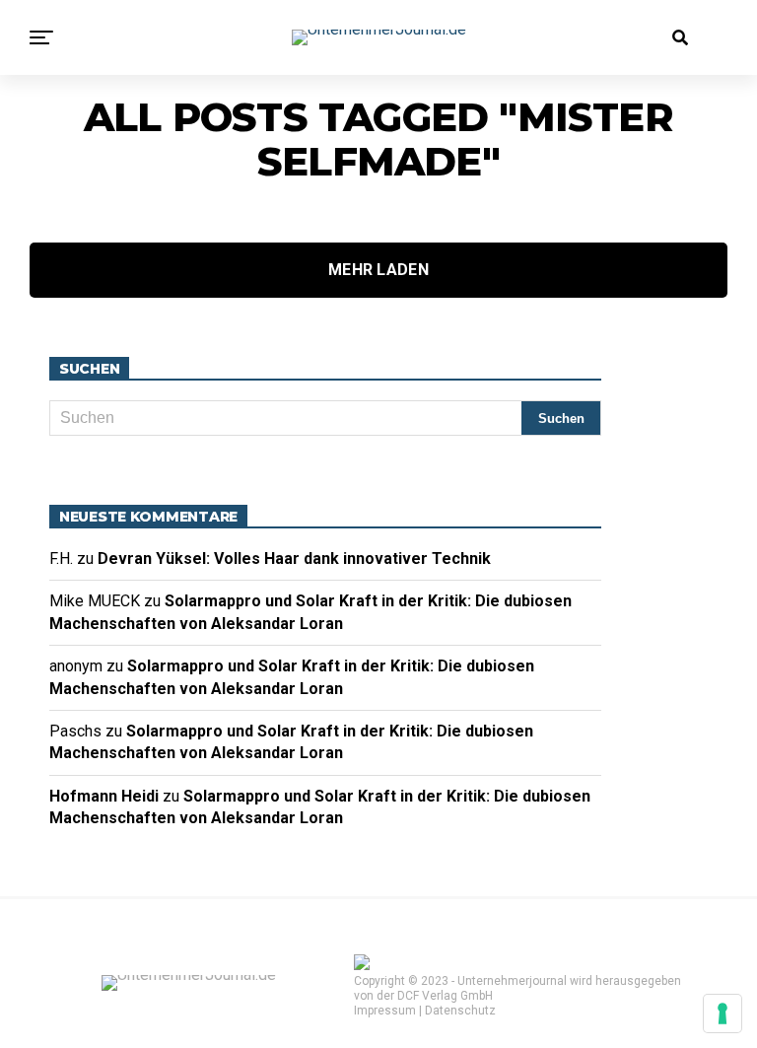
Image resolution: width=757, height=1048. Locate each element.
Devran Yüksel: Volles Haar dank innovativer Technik (298, 558)
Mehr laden (378, 269)
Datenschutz (460, 1010)
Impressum (385, 1010)
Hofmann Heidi (104, 796)
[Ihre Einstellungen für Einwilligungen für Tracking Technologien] (722, 1013)
